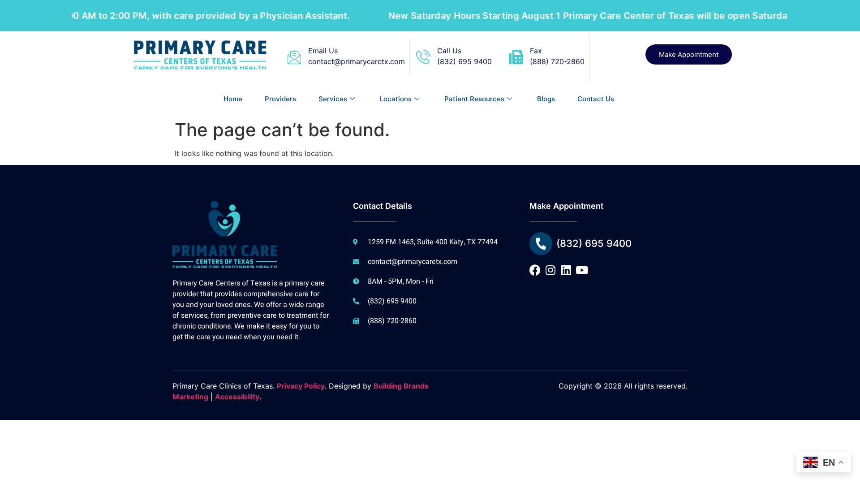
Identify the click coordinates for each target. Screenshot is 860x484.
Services (332, 99)
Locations (396, 99)
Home (233, 99)
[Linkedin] (566, 270)
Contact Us (595, 99)
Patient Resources (474, 99)
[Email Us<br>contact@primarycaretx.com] (294, 57)
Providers (280, 99)
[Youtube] (582, 270)
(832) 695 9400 (594, 243)
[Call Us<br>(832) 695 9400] (423, 57)
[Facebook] (535, 270)
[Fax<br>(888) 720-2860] (516, 57)
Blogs (546, 99)
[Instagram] (550, 270)
